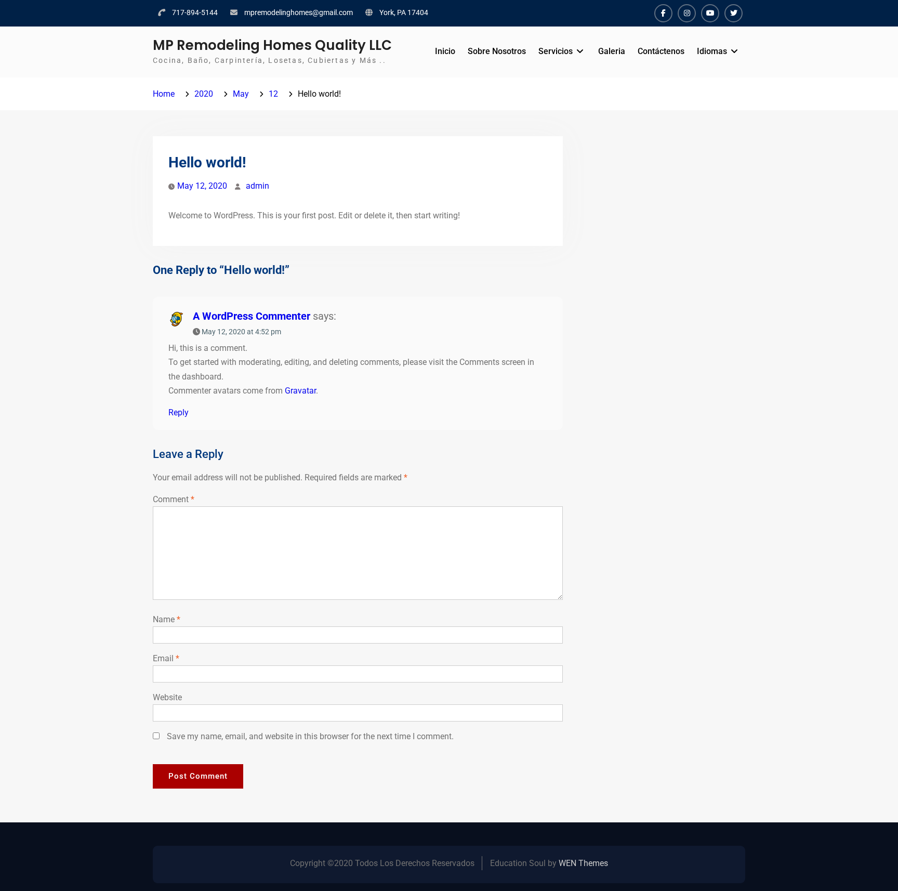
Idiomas (712, 51)
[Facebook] (663, 13)
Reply (178, 412)
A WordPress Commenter (251, 316)
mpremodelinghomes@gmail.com (298, 12)
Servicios (555, 51)
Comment (173, 499)
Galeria (611, 51)
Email (166, 658)
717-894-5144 (195, 12)
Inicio (445, 51)
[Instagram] (687, 13)
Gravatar (300, 391)
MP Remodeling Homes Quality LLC (272, 45)
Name (166, 619)
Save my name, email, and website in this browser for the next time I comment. (310, 736)
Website (167, 697)
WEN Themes (583, 863)
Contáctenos (661, 51)
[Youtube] (710, 13)
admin (257, 186)
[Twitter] (733, 13)
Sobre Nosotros (497, 51)
